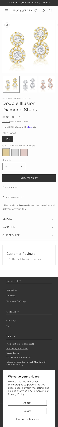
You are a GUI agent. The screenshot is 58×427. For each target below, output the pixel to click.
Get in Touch (12, 353)
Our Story (11, 320)
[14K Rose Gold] (24, 152)
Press (8, 326)
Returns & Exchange (16, 301)
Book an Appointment (17, 348)
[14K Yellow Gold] (6, 152)
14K (8, 138)
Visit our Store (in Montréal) (20, 344)
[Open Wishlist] (43, 10)
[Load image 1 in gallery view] (11, 84)
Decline (27, 411)
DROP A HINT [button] (11, 187)
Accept (27, 402)
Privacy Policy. (16, 394)
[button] (6, 10)
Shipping (6, 121)
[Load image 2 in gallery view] (29, 84)
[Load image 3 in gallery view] (47, 84)
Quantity (6, 160)
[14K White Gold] (15, 152)
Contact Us (11, 290)
